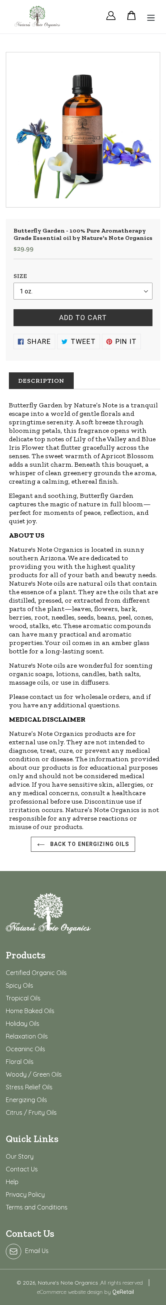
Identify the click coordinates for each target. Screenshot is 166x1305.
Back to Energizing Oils (89, 844)
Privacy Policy (25, 1194)
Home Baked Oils (30, 1011)
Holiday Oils (22, 1023)
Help (12, 1182)
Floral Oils (20, 1061)
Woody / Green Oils (34, 1074)
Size (20, 276)
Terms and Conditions (37, 1207)
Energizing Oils (26, 1100)
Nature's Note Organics (69, 1282)
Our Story (20, 1156)
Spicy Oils (19, 985)
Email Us (37, 1251)
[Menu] (148, 16)
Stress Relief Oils (29, 1087)
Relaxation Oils (27, 1036)
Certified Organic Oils (36, 973)
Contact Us (22, 1169)
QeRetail (123, 1291)
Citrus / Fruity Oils (31, 1112)
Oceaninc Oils (25, 1049)
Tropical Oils (23, 998)
